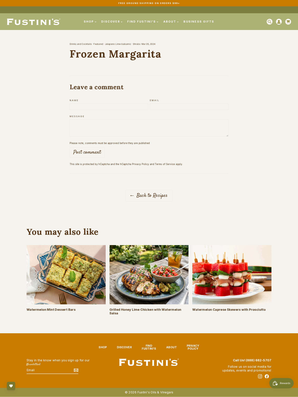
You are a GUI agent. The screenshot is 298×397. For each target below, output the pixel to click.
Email (155, 100)
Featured (98, 44)
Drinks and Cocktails (81, 44)
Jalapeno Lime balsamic (118, 44)
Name (74, 100)
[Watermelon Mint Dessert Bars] (66, 274)
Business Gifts (198, 21)
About (170, 21)
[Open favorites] (11, 386)
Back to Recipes (151, 195)
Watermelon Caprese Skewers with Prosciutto (229, 309)
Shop (89, 21)
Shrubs (136, 44)
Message (77, 116)
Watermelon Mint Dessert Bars (51, 309)
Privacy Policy (140, 164)
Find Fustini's (142, 21)
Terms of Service (165, 164)
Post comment (87, 152)
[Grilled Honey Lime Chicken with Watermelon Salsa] (149, 274)
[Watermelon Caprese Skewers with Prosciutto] (231, 274)
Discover (111, 21)
